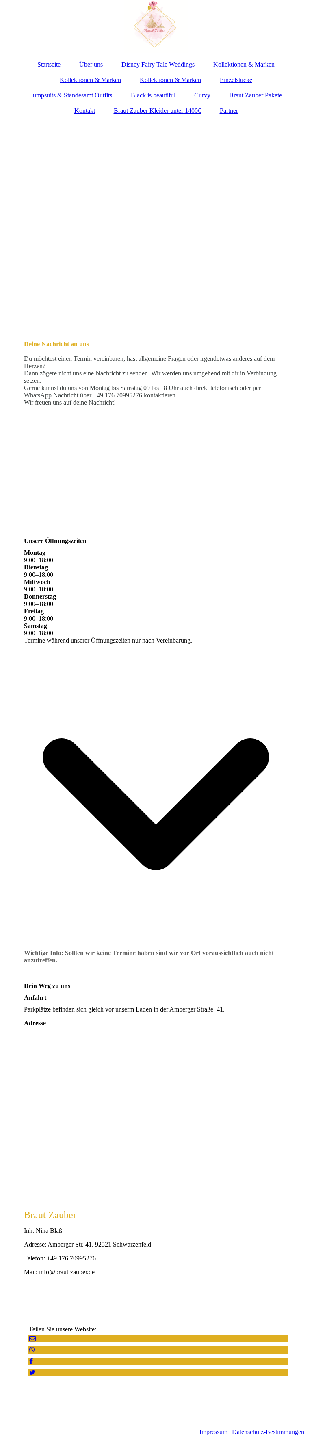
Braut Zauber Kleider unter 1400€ (157, 110)
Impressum (213, 1431)
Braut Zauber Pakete (255, 95)
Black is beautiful (153, 95)
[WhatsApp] (31, 1349)
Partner (229, 110)
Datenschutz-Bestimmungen (268, 1431)
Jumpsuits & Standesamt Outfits (71, 95)
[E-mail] (32, 1338)
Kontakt (84, 110)
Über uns (91, 64)
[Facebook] (30, 1361)
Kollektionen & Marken (244, 64)
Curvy (202, 95)
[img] (156, 26)
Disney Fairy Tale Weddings (158, 64)
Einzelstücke (236, 79)
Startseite (49, 64)
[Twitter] (31, 1372)
